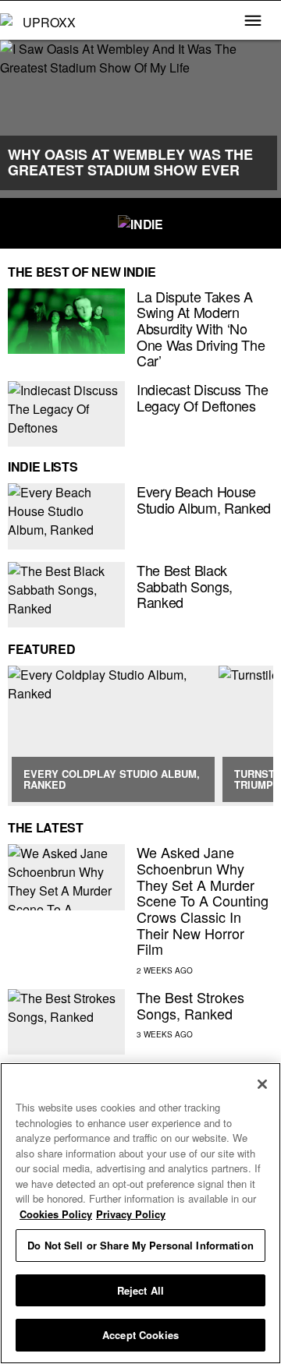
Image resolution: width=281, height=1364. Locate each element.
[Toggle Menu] (253, 22)
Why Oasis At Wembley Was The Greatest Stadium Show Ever (130, 162)
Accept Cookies (140, 1334)
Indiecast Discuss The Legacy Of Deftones (202, 397)
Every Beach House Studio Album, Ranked (204, 499)
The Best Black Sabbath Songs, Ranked (185, 586)
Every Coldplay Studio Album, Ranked (111, 779)
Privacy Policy (130, 1214)
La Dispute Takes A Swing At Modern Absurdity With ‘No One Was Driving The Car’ (201, 328)
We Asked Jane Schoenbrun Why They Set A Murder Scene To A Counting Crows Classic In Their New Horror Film (203, 900)
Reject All (140, 1290)
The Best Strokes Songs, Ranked (190, 1005)
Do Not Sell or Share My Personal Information (140, 1245)
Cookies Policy (56, 1214)
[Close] (262, 1084)
